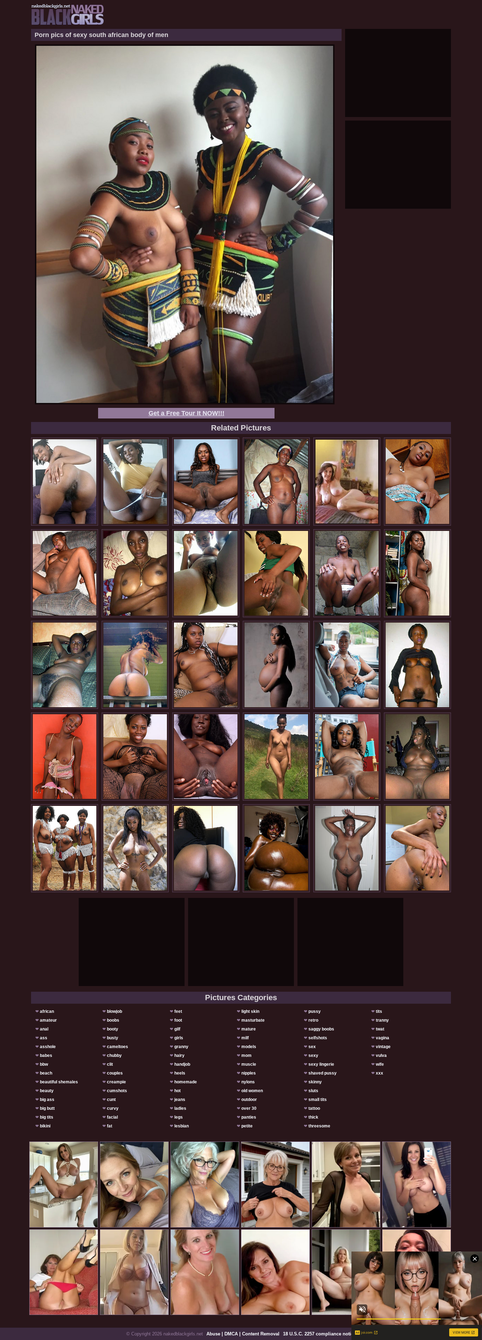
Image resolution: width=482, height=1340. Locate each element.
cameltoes (117, 1046)
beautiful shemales (59, 1081)
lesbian (181, 1126)
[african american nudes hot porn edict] (417, 848)
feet (178, 1011)
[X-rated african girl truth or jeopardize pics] (135, 665)
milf (245, 1037)
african (47, 1011)
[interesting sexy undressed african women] (64, 848)
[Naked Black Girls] (67, 14)
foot (178, 1020)
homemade (185, 1081)
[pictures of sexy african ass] (205, 665)
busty (112, 1037)
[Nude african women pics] (205, 481)
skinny (315, 1081)
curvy (113, 1108)
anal (44, 1029)
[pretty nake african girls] (276, 665)
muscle (248, 1064)
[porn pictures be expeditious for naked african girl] (135, 481)
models (248, 1046)
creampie (116, 1081)
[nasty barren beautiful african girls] (417, 756)
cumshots (117, 1090)
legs (178, 1117)
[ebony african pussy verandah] (347, 756)
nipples (248, 1073)
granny (181, 1046)
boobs (113, 1020)
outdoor (249, 1099)
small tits (317, 1099)
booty (112, 1029)
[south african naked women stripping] (417, 481)
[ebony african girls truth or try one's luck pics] (64, 573)
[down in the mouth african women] (64, 665)
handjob (182, 1064)
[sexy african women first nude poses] (276, 848)
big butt (47, 1108)
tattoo (314, 1108)
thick (313, 1117)
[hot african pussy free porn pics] (276, 481)
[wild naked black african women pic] (347, 848)
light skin (250, 1011)
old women (252, 1090)
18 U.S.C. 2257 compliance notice (319, 1333)
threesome (319, 1126)
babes (46, 1055)
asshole (48, 1046)
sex (312, 1046)
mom (246, 1055)
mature (248, 1029)
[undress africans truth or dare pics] (64, 756)
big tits (46, 1117)
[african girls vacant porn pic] (276, 756)
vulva (381, 1055)
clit (110, 1064)
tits (379, 1011)
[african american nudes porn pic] (205, 573)
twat (380, 1029)
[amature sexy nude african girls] (135, 756)
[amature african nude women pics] (135, 573)
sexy (313, 1055)
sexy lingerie (321, 1064)
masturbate (253, 1020)
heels (179, 1073)
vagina (382, 1037)
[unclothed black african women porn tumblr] (64, 481)
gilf (177, 1029)
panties (248, 1117)
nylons (248, 1081)
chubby (114, 1055)
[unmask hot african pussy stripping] (347, 573)
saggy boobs (321, 1029)
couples (115, 1073)
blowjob (114, 1011)
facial (112, 1117)
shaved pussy (322, 1073)
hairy (179, 1055)
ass (43, 1037)
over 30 (249, 1108)
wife (380, 1064)
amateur (48, 1020)
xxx (379, 1073)
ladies (180, 1108)
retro (313, 1020)
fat (109, 1126)
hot (177, 1090)
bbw (44, 1064)
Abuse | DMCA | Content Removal (242, 1333)
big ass (47, 1099)
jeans (179, 1099)
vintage (383, 1046)
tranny (382, 1020)
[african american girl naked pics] (205, 848)
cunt (111, 1099)
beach (46, 1073)
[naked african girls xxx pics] (135, 848)
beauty (47, 1090)
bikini (45, 1126)
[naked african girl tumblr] (205, 756)
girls (178, 1037)
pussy (314, 1011)
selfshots (317, 1037)
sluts (313, 1090)
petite (247, 1126)
